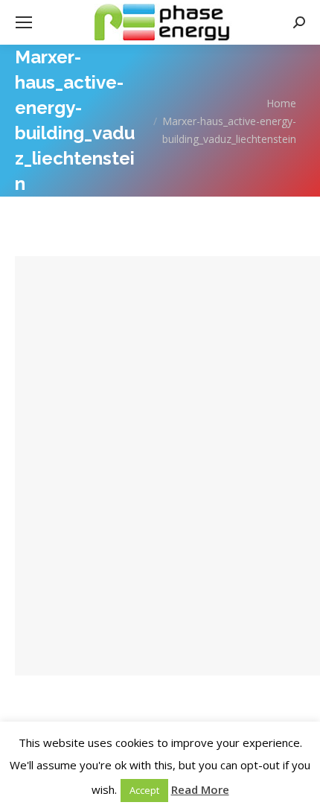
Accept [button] (144, 790)
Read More (200, 789)
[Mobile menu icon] (24, 22)
